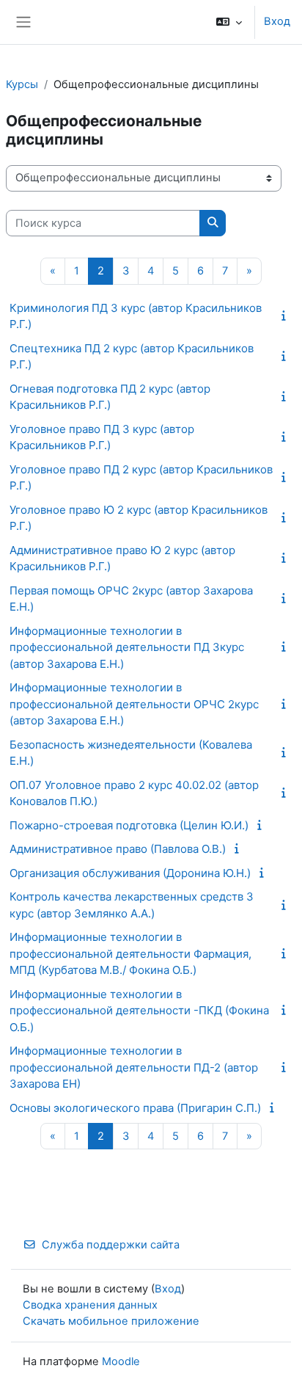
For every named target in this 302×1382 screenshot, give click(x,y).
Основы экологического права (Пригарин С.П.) (135, 1108)
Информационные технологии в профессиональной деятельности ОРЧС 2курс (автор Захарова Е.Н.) (134, 703)
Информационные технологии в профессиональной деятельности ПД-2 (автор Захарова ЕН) (134, 1067)
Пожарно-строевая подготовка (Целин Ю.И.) (129, 825)
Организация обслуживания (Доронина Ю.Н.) (130, 873)
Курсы (22, 84)
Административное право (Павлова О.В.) (118, 849)
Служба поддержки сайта (111, 1244)
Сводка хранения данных (90, 1305)
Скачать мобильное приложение (111, 1321)
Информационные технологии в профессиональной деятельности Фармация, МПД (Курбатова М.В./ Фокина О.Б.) (130, 953)
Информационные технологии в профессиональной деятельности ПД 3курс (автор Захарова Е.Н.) (127, 647)
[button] (229, 22)
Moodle (121, 1361)
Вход (277, 21)
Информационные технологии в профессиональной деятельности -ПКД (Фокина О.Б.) (139, 1010)
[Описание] (286, 315)
